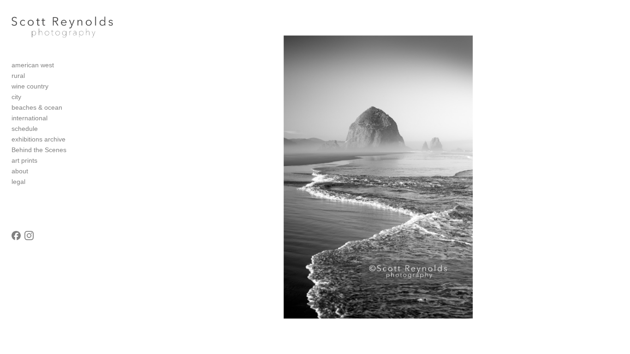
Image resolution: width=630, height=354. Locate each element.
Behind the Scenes (39, 149)
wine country (30, 86)
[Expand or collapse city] (27, 97)
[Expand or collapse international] (53, 118)
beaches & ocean (37, 107)
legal (18, 181)
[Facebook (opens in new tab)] (16, 235)
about (20, 171)
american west (33, 65)
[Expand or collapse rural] (31, 76)
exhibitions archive (38, 139)
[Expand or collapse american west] (60, 65)
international (30, 118)
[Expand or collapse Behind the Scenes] (72, 150)
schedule (25, 128)
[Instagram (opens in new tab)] (29, 235)
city (16, 96)
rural (18, 75)
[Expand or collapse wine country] (54, 86)
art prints (24, 160)
